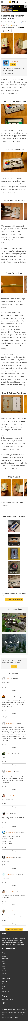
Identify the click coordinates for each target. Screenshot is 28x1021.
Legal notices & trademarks (11, 1017)
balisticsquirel (10, 874)
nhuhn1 (8, 678)
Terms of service (21, 1010)
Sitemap (4, 989)
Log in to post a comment (14, 929)
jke (7, 813)
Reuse (17, 22)
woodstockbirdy (10, 832)
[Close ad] (25, 6)
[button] (2, 2)
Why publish (5, 981)
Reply (14, 691)
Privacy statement (8, 1012)
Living (4, 968)
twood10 (8, 771)
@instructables (8, 999)
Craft (12, 22)
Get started (5, 984)
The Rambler (10, 697)
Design (4, 961)
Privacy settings (20, 1012)
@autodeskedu (8, 1003)
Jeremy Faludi (9, 73)
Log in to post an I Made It (14, 600)
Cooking (4, 966)
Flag (5, 687)
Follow (13, 64)
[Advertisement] (14, 8)
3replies (5, 717)
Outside (4, 971)
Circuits (4, 956)
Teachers (4, 973)
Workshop (5, 959)
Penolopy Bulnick (11, 892)
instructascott (10, 796)
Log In (14, 666)
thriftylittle (9, 857)
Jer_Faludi (6, 22)
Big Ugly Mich (10, 723)
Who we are (5, 991)
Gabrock (8, 754)
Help (3, 986)
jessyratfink (9, 911)
